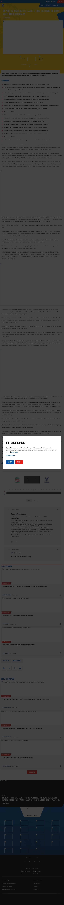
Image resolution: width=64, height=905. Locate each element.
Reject (19, 462)
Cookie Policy (14, 452)
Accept (10, 462)
